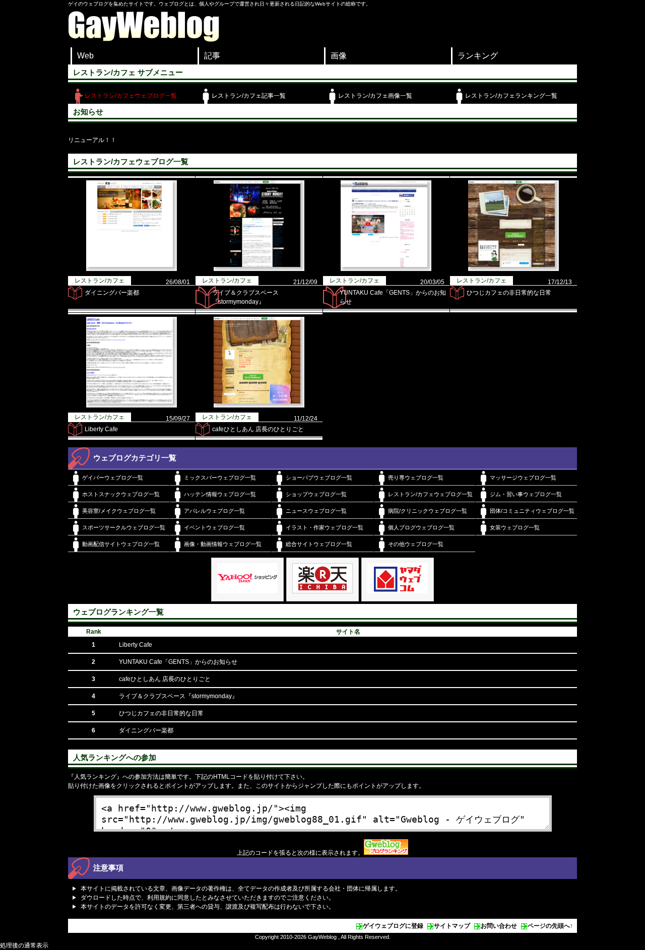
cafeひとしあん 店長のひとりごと (258, 429)
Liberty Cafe (101, 429)
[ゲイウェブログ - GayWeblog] (143, 39)
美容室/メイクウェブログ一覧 (119, 511)
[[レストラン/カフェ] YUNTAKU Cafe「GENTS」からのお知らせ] (386, 269)
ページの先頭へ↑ (550, 925)
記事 (212, 55)
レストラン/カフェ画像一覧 (375, 95)
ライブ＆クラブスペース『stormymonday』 (178, 696)
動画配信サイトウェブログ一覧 (121, 544)
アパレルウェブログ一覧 (214, 511)
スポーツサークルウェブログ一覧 (123, 527)
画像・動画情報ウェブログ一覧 (223, 544)
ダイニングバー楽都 (112, 292)
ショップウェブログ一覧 (316, 494)
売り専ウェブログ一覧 (415, 477)
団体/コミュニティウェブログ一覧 (532, 511)
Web (85, 55)
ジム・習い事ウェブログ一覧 (526, 494)
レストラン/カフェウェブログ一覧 (131, 95)
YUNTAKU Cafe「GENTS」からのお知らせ (178, 661)
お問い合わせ (499, 925)
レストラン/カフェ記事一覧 (249, 95)
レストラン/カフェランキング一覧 (511, 95)
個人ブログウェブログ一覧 (421, 527)
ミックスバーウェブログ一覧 (220, 477)
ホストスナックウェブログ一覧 (121, 494)
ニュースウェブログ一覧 (316, 511)
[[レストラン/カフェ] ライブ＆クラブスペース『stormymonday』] (259, 269)
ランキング (478, 55)
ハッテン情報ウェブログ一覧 (220, 494)
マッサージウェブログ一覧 (523, 477)
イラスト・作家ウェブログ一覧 (324, 527)
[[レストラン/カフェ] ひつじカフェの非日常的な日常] (513, 269)
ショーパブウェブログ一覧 (319, 477)
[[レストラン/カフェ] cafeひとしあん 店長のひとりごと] (259, 405)
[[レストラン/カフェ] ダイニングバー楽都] (131, 269)
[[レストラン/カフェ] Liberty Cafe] (131, 405)
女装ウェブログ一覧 (515, 527)
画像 (339, 55)
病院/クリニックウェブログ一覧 (427, 511)
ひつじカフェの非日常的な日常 (509, 292)
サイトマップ (452, 925)
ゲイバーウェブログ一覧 (112, 477)
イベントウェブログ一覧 (214, 527)
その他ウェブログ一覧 (415, 544)
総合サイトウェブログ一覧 (319, 544)
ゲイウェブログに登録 (393, 925)
